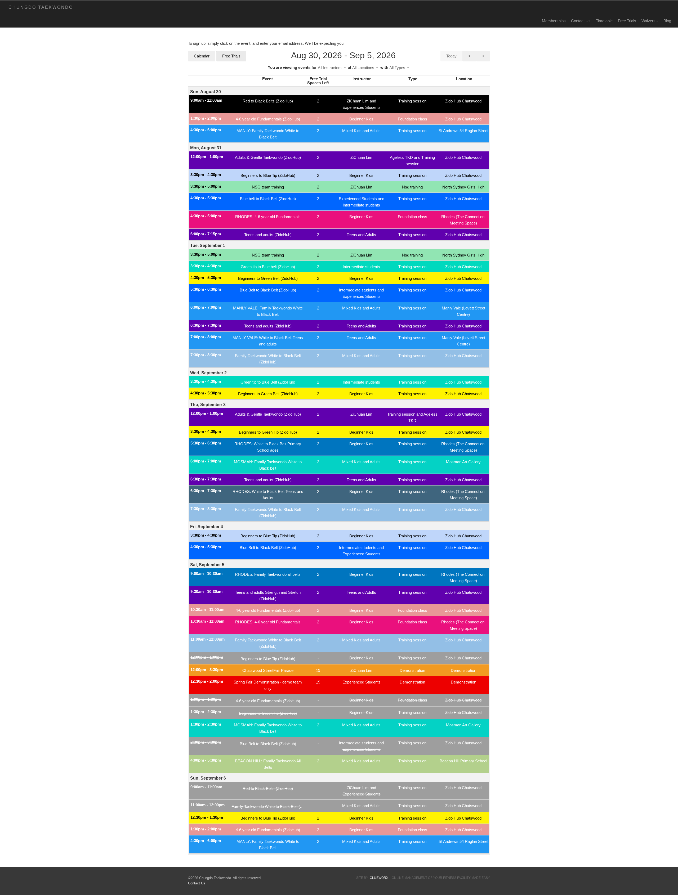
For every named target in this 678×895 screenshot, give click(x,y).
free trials (627, 21)
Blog (667, 21)
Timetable (604, 21)
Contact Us (581, 21)
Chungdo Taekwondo (40, 7)
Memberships (554, 21)
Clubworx (379, 878)
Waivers (648, 21)
